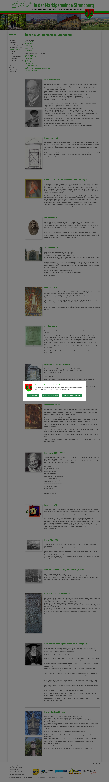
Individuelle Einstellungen (50, 395)
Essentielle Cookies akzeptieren (71, 395)
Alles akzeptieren (33, 395)
